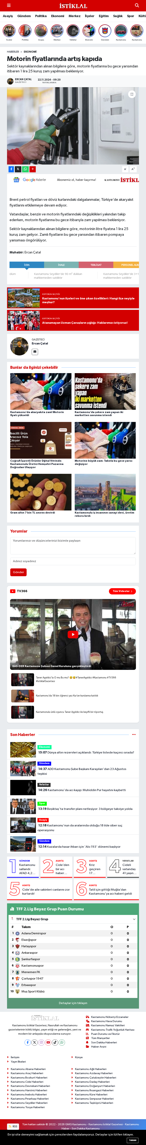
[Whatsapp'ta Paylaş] (25, 169)
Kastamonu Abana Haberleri (28, 1069)
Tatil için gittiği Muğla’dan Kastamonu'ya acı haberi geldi (110, 891)
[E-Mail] (35, 352)
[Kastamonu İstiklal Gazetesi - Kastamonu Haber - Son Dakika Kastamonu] (73, 6)
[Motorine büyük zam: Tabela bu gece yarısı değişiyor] (105, 440)
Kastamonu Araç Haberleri (27, 1073)
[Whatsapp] (62, 1042)
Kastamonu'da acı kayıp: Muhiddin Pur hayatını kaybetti (82, 790)
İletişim (15, 1057)
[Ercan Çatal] (19, 346)
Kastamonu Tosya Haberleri (28, 1107)
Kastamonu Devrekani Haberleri (30, 1086)
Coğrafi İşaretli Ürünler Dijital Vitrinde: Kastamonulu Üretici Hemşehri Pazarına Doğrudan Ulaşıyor (36, 464)
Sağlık (117, 16)
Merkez (74, 16)
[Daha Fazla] (32, 169)
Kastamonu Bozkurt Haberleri (29, 1077)
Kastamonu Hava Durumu (106, 1021)
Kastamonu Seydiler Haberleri (29, 1102)
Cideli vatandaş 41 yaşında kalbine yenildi (129, 869)
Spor (130, 16)
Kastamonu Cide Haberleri (27, 1081)
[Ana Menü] (9, 5)
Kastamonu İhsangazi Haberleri (94, 1090)
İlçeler (89, 16)
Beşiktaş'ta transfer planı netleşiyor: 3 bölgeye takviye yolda (85, 809)
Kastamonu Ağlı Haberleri (90, 1069)
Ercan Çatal (40, 343)
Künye (79, 1057)
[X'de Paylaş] (18, 169)
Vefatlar (44, 784)
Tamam (132, 1140)
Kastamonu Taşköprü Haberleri (94, 1102)
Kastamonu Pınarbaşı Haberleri (30, 1098)
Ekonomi (57, 16)
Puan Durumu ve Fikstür (105, 1034)
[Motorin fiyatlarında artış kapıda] (73, 126)
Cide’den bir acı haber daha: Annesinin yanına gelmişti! (62, 869)
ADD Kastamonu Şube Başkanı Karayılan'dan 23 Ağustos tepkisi (81, 771)
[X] (34, 1042)
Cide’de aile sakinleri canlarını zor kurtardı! (46, 891)
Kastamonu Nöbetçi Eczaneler (110, 1017)
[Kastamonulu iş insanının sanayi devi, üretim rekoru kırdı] (105, 492)
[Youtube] (48, 1042)
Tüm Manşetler (100, 1038)
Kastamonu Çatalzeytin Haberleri (95, 1077)
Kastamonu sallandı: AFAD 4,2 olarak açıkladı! (27, 869)
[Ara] (137, 5)
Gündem (24, 16)
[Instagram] (41, 1042)
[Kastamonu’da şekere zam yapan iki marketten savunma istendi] (105, 391)
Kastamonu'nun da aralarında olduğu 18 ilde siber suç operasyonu (79, 828)
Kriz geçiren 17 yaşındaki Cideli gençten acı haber (95, 869)
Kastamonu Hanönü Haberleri (29, 1090)
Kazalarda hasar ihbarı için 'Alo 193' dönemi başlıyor (79, 846)
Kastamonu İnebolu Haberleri (29, 1094)
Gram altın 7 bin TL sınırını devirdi (32, 512)
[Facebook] (28, 1042)
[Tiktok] (55, 1042)
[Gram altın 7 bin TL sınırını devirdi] (40, 492)
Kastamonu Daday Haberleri (92, 1081)
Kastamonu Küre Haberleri (91, 1094)
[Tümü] (134, 734)
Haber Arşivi (98, 1046)
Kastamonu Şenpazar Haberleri (94, 1098)
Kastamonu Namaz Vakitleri (108, 1025)
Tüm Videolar (121, 591)
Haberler (13, 52)
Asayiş (8, 16)
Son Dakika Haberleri (104, 1042)
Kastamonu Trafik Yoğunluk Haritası (112, 1029)
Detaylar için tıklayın (73, 1003)
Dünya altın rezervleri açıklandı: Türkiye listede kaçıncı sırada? (86, 752)
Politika (41, 16)
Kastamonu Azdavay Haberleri (94, 1073)
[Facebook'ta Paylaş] (11, 169)
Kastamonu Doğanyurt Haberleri (95, 1086)
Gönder (18, 572)
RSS (14, 1126)
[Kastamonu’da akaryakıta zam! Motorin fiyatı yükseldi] (40, 391)
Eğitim (104, 16)
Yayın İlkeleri (18, 1061)
